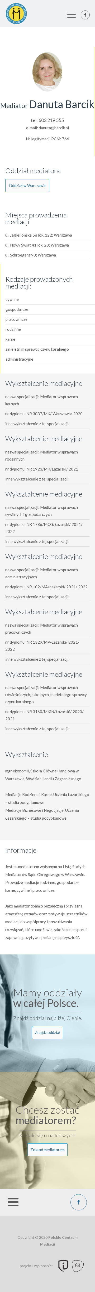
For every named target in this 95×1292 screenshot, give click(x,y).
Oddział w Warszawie (27, 185)
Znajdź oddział (47, 1032)
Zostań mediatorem (47, 1149)
